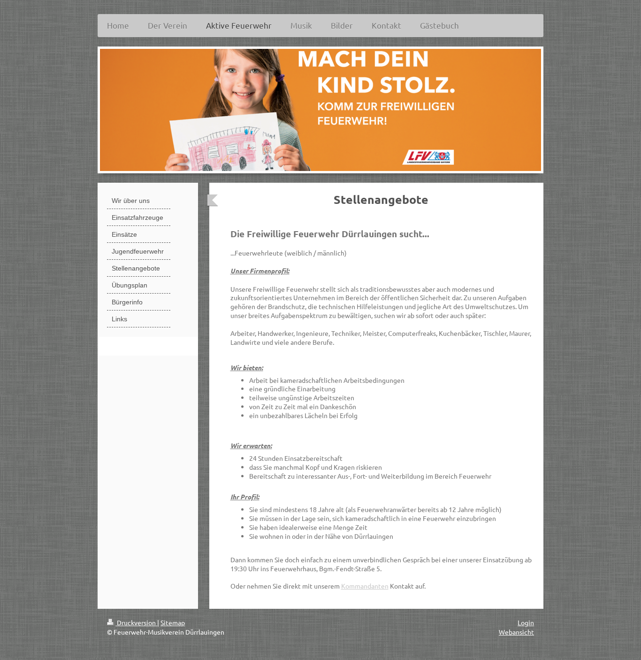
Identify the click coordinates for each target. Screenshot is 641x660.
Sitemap (172, 622)
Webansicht (516, 632)
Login (526, 622)
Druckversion (136, 622)
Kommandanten (365, 586)
